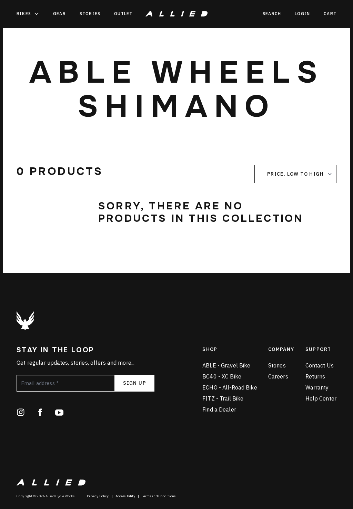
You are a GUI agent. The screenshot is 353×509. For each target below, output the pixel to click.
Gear (59, 13)
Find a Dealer (219, 409)
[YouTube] (59, 412)
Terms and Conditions (159, 496)
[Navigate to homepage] (176, 14)
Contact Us (319, 365)
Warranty (317, 387)
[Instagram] (21, 412)
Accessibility (125, 496)
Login (302, 13)
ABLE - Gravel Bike (226, 365)
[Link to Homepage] (25, 320)
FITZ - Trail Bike (222, 398)
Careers (278, 376)
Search (272, 13)
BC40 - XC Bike (221, 376)
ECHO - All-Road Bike (229, 387)
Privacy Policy (98, 496)
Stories (90, 13)
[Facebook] (40, 412)
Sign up (134, 383)
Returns (315, 376)
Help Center (320, 398)
